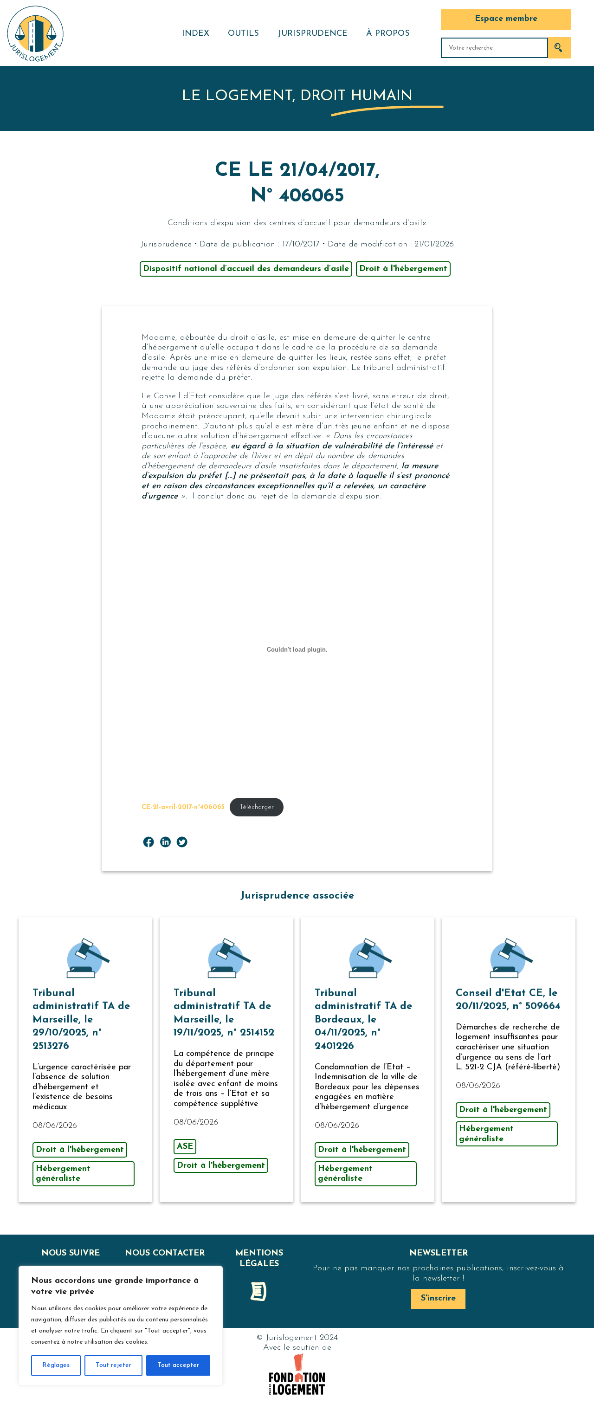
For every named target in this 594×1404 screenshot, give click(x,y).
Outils (243, 34)
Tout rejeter (113, 1365)
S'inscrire (438, 1298)
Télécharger (256, 807)
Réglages (56, 1365)
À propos (388, 34)
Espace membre (506, 19)
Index (195, 34)
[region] (121, 1325)
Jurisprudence (313, 34)
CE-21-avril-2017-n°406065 (183, 807)
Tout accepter (178, 1365)
